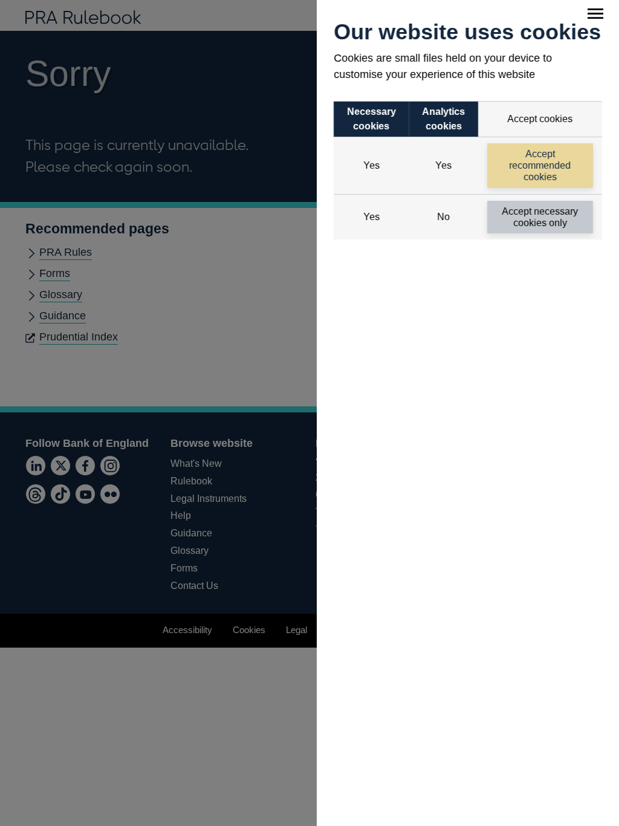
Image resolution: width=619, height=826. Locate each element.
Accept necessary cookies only (540, 217)
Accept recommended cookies (540, 165)
